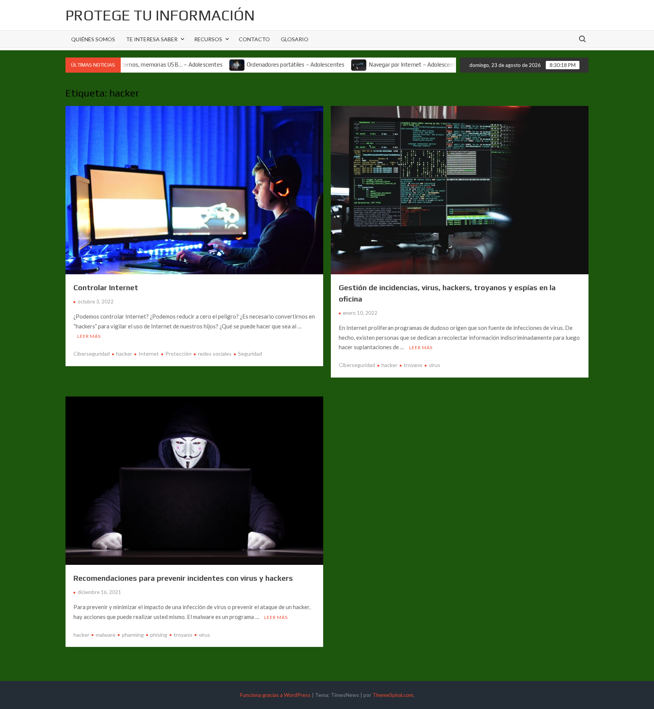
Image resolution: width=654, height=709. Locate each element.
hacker (124, 353)
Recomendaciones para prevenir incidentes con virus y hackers (183, 578)
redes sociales (215, 353)
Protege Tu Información (160, 15)
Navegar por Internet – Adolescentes (389, 64)
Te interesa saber (152, 39)
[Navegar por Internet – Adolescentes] (333, 64)
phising (158, 634)
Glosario (294, 39)
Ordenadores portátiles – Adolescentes (269, 64)
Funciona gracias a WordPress (275, 695)
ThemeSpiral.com (392, 695)
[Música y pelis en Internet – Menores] (450, 64)
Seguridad (250, 353)
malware (105, 634)
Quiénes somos (93, 39)
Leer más (89, 336)
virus (434, 365)
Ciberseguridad (91, 353)
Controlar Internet (105, 287)
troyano (413, 365)
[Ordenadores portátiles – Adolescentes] (211, 64)
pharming (133, 634)
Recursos (208, 39)
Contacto (254, 39)
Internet (149, 353)
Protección (178, 353)
